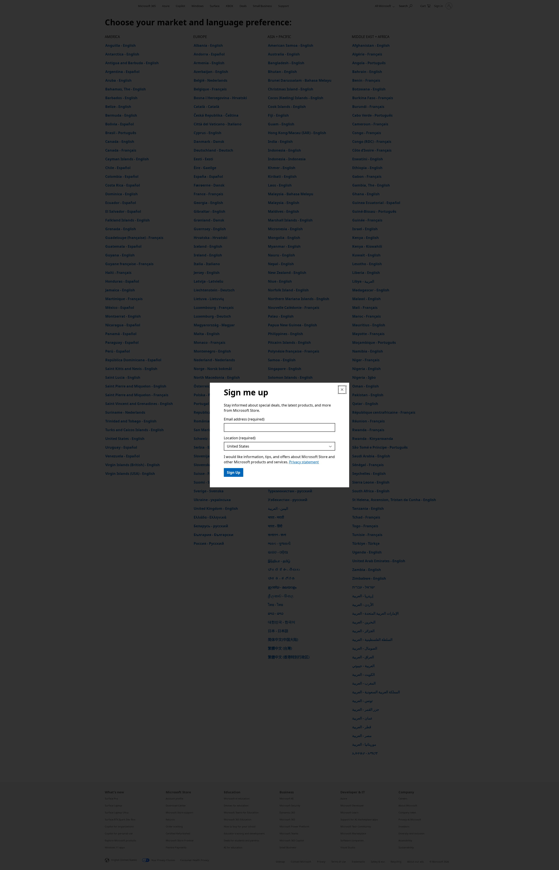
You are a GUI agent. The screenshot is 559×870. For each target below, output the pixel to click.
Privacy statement (304, 462)
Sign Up (233, 472)
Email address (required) (244, 419)
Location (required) (239, 438)
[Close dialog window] (342, 389)
